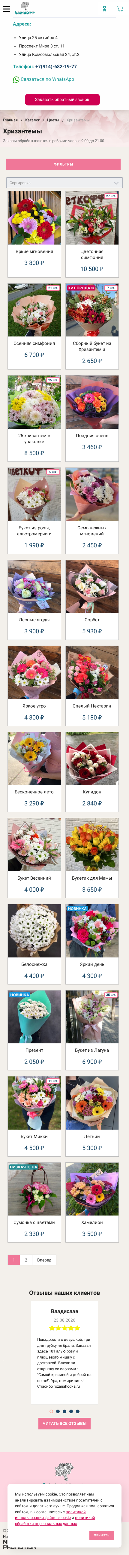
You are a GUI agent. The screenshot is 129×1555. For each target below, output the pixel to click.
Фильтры (63, 164)
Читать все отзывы (64, 1423)
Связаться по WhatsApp (47, 79)
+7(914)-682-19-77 (56, 66)
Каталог (32, 120)
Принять (102, 1535)
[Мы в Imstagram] (106, 10)
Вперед (44, 1260)
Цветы (53, 120)
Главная (10, 120)
